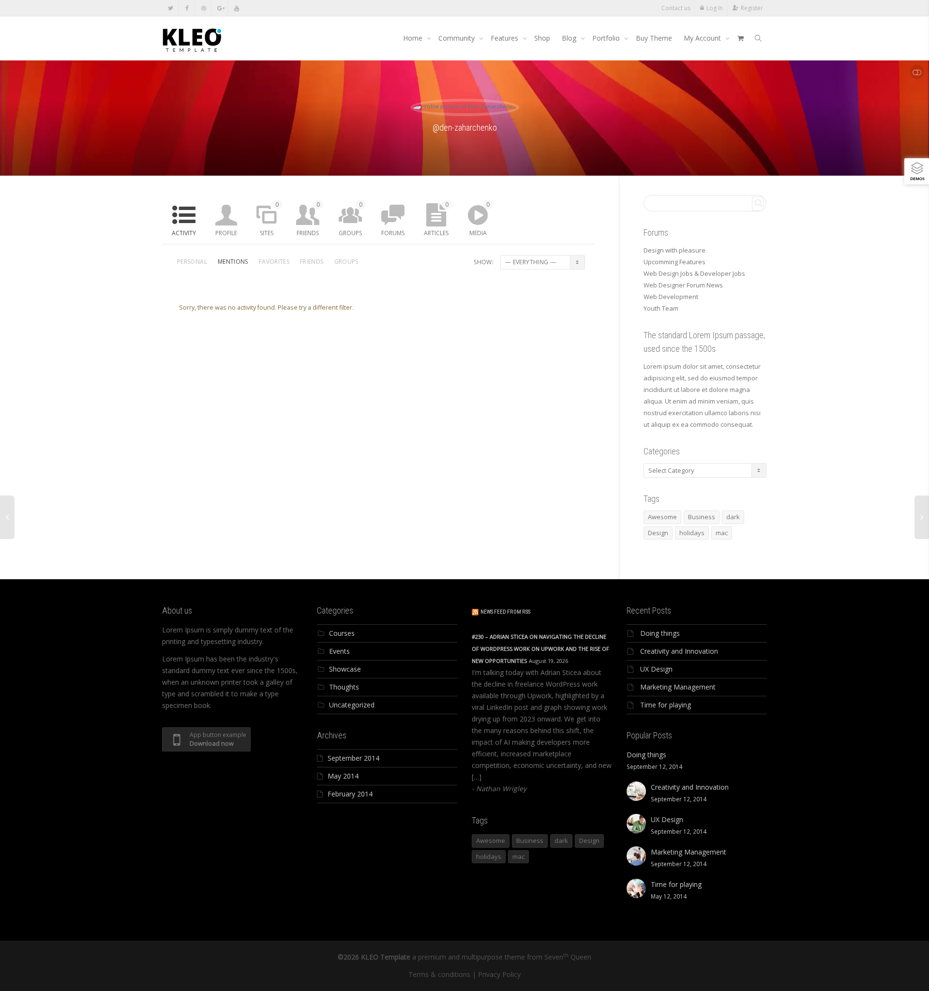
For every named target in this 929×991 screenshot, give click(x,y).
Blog (570, 38)
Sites (269, 218)
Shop (542, 38)
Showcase (345, 669)
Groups (350, 218)
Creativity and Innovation (679, 651)
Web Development (671, 296)
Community (457, 38)
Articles (436, 218)
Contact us (675, 8)
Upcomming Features (674, 261)
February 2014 (350, 793)
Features (505, 38)
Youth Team (661, 308)
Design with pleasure (674, 250)
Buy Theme (654, 38)
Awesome (662, 516)
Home (413, 38)
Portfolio (607, 38)
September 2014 (353, 758)
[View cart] (740, 38)
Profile (226, 233)
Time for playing (665, 704)
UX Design (656, 669)
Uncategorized (352, 704)
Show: (484, 262)
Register (752, 8)
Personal (192, 261)
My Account (703, 38)
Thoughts (344, 686)
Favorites (274, 261)
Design (658, 532)
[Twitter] (171, 8)
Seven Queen (567, 956)
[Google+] (220, 8)
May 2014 (343, 776)
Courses (342, 633)
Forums (393, 233)
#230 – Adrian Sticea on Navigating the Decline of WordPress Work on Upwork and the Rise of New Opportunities (540, 648)
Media (479, 218)
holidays (691, 532)
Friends (308, 218)
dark (733, 516)
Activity (184, 233)
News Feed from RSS (505, 612)
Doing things (660, 633)
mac (722, 532)
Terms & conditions (439, 974)
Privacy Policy (499, 974)
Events (339, 651)
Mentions (233, 261)
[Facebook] (187, 8)
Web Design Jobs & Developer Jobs (694, 273)
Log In (714, 8)
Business (701, 516)
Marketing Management (678, 686)
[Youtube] (236, 8)
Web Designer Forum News (683, 285)
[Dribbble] (203, 8)
